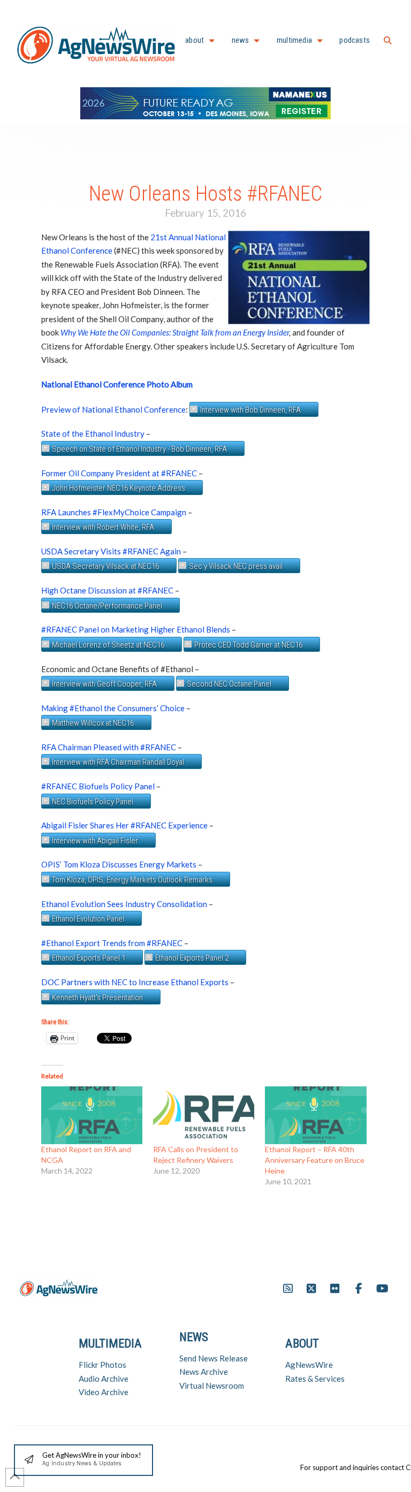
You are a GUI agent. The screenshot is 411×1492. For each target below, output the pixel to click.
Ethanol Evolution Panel (88, 919)
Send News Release (213, 1358)
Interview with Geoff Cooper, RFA (104, 684)
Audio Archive (103, 1378)
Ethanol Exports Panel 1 (88, 958)
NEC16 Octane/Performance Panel (107, 606)
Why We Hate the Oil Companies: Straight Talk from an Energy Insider (174, 332)
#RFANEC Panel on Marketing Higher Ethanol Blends (135, 629)
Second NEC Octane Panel (229, 684)
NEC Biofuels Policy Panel (92, 801)
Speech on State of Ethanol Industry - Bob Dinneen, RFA (139, 449)
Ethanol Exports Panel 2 (192, 958)
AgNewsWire (309, 1364)
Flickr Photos (102, 1364)
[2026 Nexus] (205, 102)
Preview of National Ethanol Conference (113, 409)
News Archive (203, 1371)
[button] (387, 40)
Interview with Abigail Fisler (95, 841)
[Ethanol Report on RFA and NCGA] (91, 1115)
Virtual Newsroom (211, 1385)
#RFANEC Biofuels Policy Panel (98, 786)
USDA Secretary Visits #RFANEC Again (111, 551)
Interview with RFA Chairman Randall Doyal (118, 762)
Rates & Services (315, 1378)
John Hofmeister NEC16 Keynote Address (118, 488)
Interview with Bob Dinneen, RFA (250, 410)
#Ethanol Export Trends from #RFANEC (111, 943)
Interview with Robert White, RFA (103, 527)
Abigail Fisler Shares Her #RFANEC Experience (124, 825)
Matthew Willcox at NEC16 (93, 723)
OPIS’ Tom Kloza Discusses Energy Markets (118, 864)
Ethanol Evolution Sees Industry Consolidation (124, 904)
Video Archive (103, 1392)
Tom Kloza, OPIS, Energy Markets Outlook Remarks (132, 880)
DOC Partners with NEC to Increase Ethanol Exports (135, 982)
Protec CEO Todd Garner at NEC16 (248, 645)
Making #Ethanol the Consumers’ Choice (113, 708)
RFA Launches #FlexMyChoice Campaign (113, 512)
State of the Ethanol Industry (92, 433)
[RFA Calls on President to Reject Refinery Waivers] (203, 1115)
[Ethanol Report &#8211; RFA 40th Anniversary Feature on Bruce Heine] (315, 1115)
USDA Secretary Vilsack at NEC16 (105, 566)
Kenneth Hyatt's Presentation (97, 997)
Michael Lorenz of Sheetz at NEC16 (108, 645)
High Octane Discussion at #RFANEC (107, 590)
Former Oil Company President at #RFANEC (119, 473)
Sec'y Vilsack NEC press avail (236, 566)
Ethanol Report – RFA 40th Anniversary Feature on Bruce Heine (314, 1160)
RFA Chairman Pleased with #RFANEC (108, 747)
